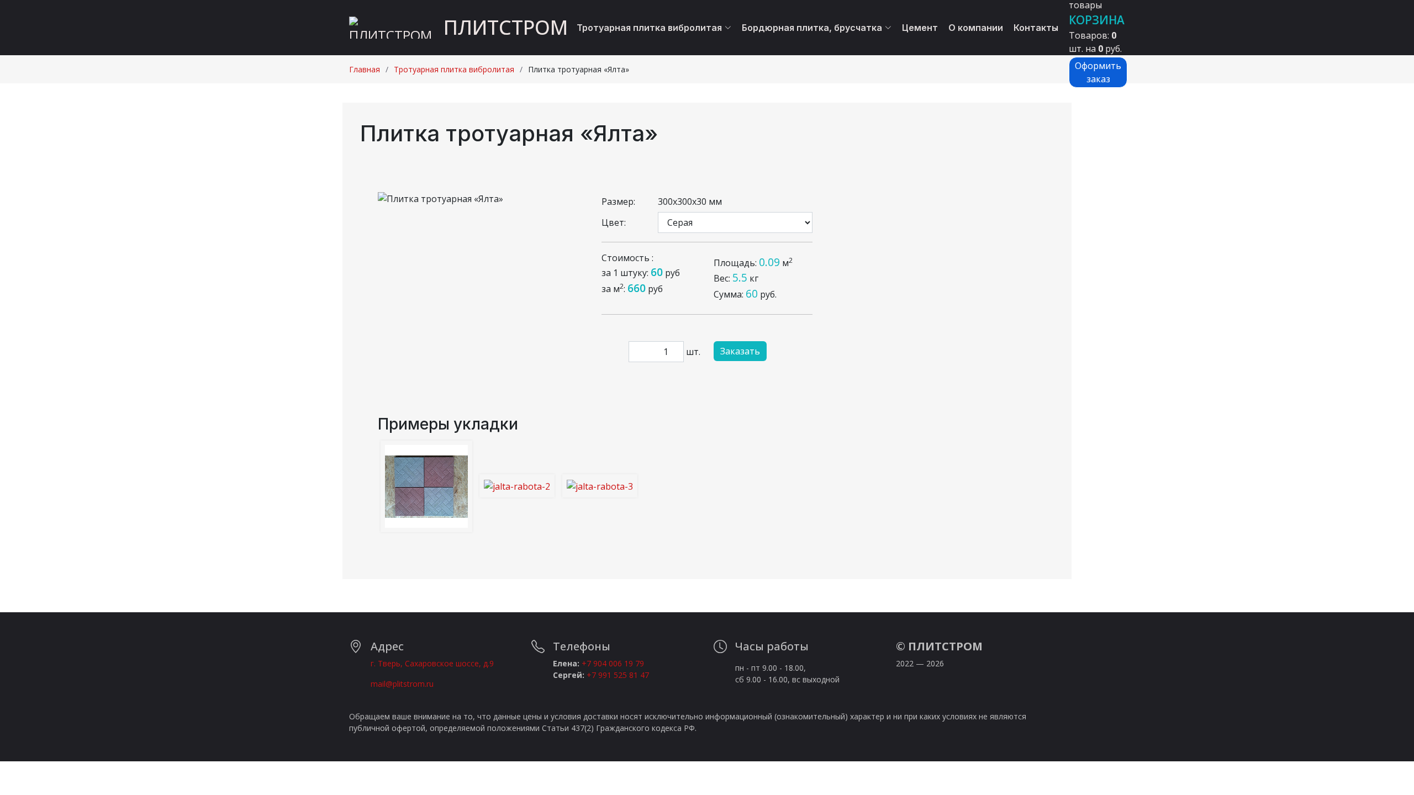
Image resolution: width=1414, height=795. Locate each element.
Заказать (740, 351)
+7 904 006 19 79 (613, 663)
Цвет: (614, 222)
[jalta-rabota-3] (599, 485)
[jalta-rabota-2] (517, 485)
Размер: (618, 201)
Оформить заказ (1098, 72)
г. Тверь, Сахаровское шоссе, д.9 (432, 663)
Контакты (1036, 27)
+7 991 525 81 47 (618, 675)
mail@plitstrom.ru (402, 684)
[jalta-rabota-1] (426, 486)
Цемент (920, 27)
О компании (975, 27)
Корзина (1097, 20)
